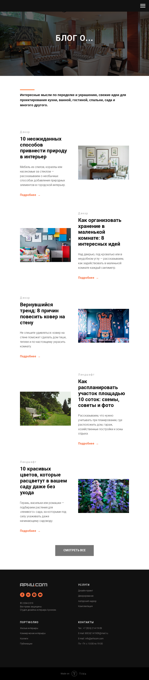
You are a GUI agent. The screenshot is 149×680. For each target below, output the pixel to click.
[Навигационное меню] (142, 6)
